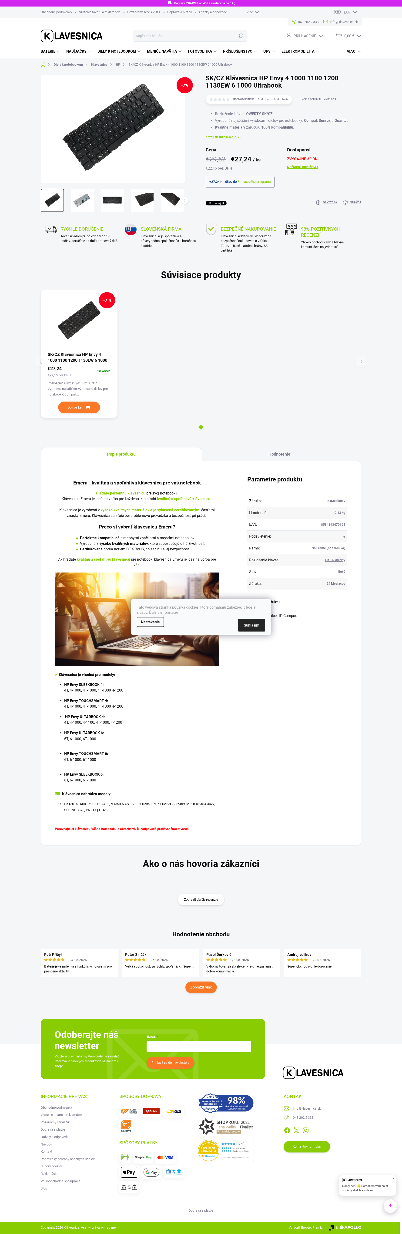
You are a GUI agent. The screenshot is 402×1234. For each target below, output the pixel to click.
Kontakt (46, 1151)
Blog (44, 1188)
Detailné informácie (221, 137)
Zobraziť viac (201, 987)
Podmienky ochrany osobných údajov (68, 1159)
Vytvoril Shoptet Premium (307, 1227)
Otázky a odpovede (213, 12)
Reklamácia (49, 1174)
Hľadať (241, 36)
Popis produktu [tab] (121, 454)
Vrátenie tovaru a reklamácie (99, 12)
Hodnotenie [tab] (279, 454)
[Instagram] (305, 1129)
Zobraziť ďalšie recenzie (201, 899)
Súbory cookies (52, 1166)
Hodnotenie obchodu (201, 934)
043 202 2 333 (303, 1117)
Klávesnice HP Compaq (278, 616)
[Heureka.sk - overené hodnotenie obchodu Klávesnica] (226, 1150)
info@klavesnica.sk (307, 1108)
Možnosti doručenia (302, 167)
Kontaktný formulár (307, 1146)
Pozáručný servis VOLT (143, 12)
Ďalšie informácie (164, 612)
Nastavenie (150, 622)
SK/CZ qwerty (335, 560)
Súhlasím (251, 625)
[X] (296, 1129)
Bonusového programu (254, 182)
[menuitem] (51, 51)
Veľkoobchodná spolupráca (60, 1181)
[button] (201, 427)
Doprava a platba (179, 12)
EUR (347, 12)
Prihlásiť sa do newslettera (170, 1062)
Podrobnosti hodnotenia (273, 99)
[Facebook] (287, 1129)
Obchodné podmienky (56, 12)
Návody (46, 1144)
